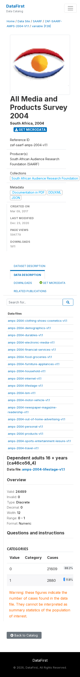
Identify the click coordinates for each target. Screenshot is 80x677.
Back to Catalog (26, 635)
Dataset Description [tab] (29, 266)
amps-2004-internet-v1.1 (24, 378)
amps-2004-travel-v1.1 (23, 448)
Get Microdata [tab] (53, 283)
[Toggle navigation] (70, 8)
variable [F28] (41, 26)
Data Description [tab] (27, 275)
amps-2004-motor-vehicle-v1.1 (29, 400)
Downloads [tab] (23, 283)
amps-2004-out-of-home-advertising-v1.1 (36, 419)
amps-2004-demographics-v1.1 (29, 328)
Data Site (24, 21)
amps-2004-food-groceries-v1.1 (30, 357)
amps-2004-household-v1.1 (26, 371)
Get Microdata (32, 129)
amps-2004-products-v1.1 (25, 433)
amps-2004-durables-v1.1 (25, 335)
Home (11, 21)
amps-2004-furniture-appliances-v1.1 (33, 364)
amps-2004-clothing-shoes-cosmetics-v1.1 (37, 320)
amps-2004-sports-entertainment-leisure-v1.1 (39, 441)
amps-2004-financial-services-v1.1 (32, 349)
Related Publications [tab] (30, 291)
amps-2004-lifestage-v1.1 (25, 385)
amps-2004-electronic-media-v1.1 (31, 342)
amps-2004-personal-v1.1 (25, 426)
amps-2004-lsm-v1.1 (21, 393)
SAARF (37, 21)
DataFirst (15, 6)
